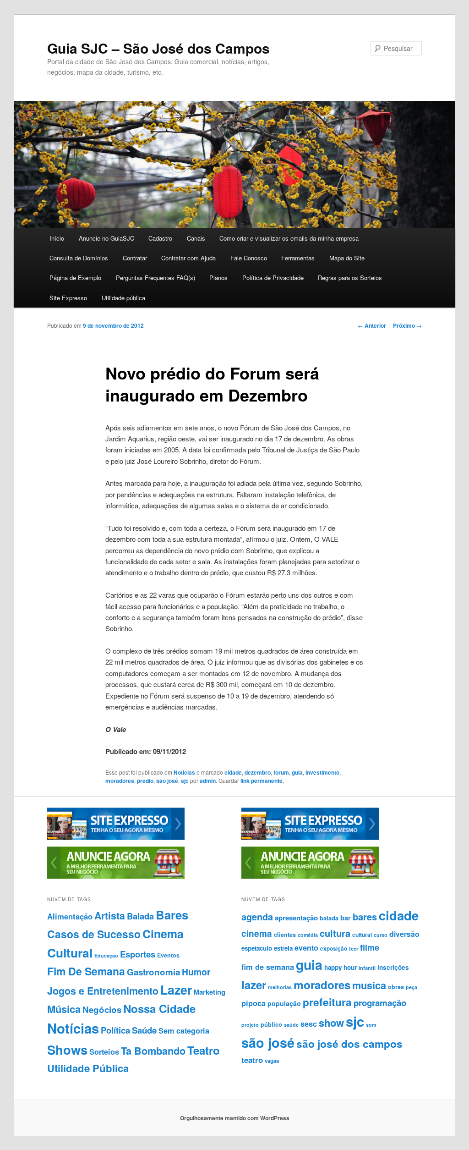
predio (145, 780)
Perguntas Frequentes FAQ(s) (155, 277)
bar (345, 917)
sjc (185, 780)
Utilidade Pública (88, 1068)
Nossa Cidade (159, 1008)
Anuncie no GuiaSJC (106, 238)
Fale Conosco (248, 257)
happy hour (340, 967)
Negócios (101, 1009)
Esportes (137, 954)
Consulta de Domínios (78, 257)
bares (365, 916)
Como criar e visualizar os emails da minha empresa (289, 238)
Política (115, 1030)
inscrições (393, 967)
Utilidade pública (123, 297)
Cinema (163, 933)
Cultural (70, 952)
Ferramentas (298, 257)
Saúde (144, 1030)
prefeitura (327, 1002)
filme (369, 947)
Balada (140, 916)
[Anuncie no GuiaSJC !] (116, 876)
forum (281, 772)
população (284, 1003)
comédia (308, 934)
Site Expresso (68, 297)
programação (380, 1002)
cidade (233, 772)
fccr (353, 948)
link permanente (261, 780)
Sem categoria (183, 1030)
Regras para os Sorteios (350, 277)
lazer (253, 984)
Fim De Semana (86, 971)
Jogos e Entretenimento (102, 991)
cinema (256, 933)
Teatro (203, 1050)
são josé (167, 780)
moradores (119, 780)
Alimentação (70, 916)
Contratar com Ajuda (188, 257)
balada (329, 918)
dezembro (258, 772)
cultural (362, 934)
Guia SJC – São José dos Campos (158, 48)
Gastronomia (153, 972)
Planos (218, 277)
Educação (106, 955)
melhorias (280, 987)
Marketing (209, 992)
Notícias (184, 772)
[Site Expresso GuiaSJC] (116, 837)
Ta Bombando (153, 1051)
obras (396, 987)
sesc (308, 1023)
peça (411, 987)
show (331, 1022)
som (371, 1024)
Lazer (176, 989)
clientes (285, 934)
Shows (67, 1049)
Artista (109, 915)
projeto (250, 1024)
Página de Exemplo (75, 277)
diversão (404, 934)
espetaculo (256, 948)
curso (380, 934)
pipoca (253, 1002)
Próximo (407, 325)
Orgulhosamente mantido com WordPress (234, 1118)
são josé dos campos (349, 1043)
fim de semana (267, 966)
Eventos (168, 955)
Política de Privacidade (273, 277)
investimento (322, 772)
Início (56, 238)
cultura (335, 933)
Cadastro (160, 238)
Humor (196, 971)
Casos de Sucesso (94, 933)
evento (306, 947)
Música (64, 1008)
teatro (252, 1059)
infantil (367, 967)
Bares (172, 914)
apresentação (296, 918)
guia (297, 772)
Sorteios (104, 1051)
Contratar (135, 257)
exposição (333, 948)
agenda (257, 916)
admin (208, 780)
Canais (196, 238)
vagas (272, 1061)
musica (369, 985)
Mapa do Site (347, 257)
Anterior (372, 325)
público (271, 1024)
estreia (283, 948)
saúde (291, 1024)
